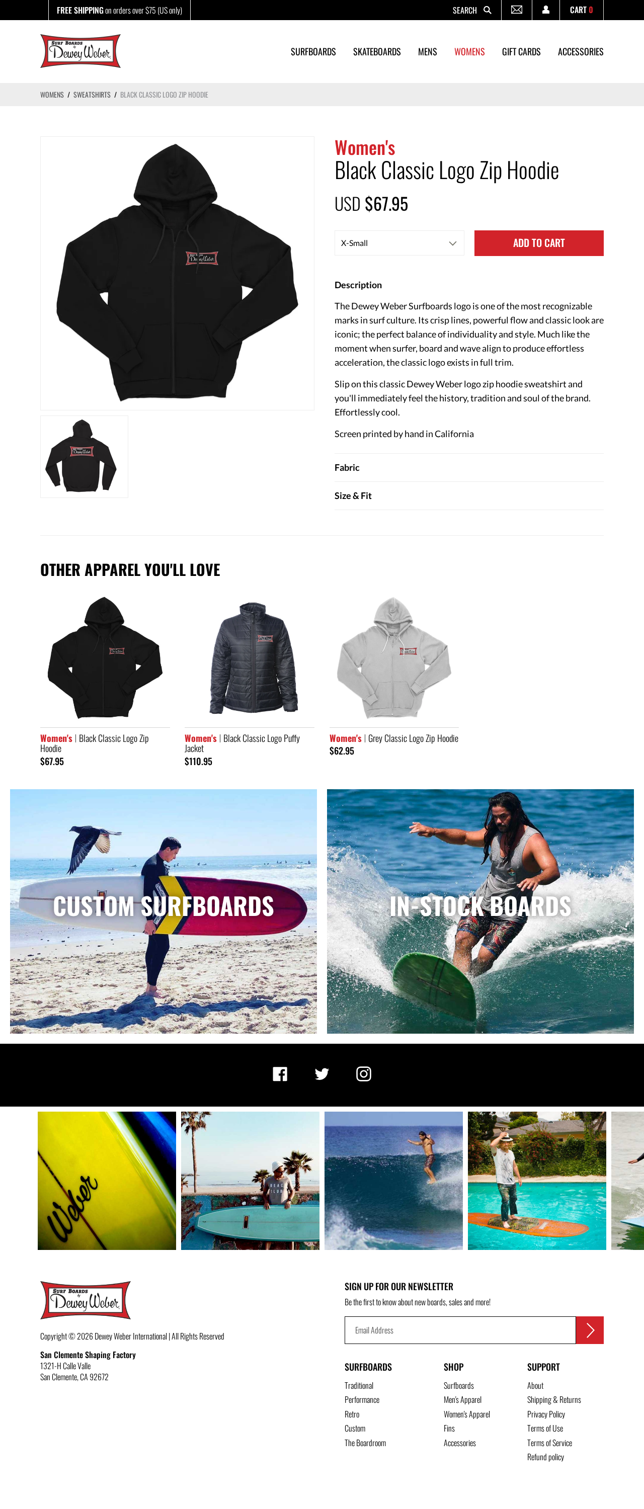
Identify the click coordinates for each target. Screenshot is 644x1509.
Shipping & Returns (554, 1399)
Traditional (359, 1385)
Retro (352, 1414)
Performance (362, 1399)
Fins (449, 1428)
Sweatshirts (92, 94)
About (535, 1385)
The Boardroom (365, 1443)
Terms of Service (549, 1443)
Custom (355, 1428)
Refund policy (545, 1457)
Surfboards (368, 1366)
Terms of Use (545, 1428)
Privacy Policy (546, 1414)
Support (543, 1366)
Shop (453, 1366)
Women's (365, 146)
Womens (52, 94)
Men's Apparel (462, 1399)
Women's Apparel (467, 1414)
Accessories (460, 1443)
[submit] (590, 1330)
